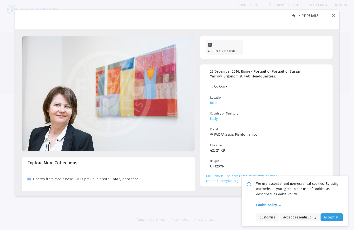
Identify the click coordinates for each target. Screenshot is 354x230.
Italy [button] (214, 118)
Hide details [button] (308, 15)
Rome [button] (214, 103)
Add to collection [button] (221, 51)
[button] (333, 15)
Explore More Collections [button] (52, 163)
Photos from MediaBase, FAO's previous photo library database (85, 179)
